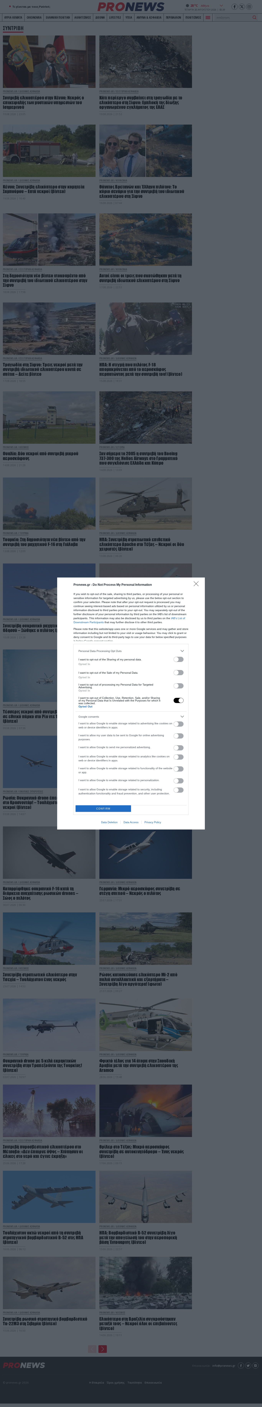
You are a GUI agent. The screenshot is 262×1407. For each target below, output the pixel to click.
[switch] (179, 659)
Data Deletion (109, 822)
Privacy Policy (152, 822)
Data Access (131, 822)
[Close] (197, 585)
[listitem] (131, 651)
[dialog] (131, 703)
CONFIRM (103, 808)
